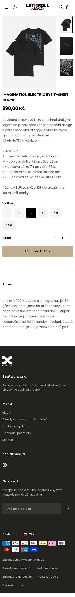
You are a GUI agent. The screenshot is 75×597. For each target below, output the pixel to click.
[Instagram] (4, 465)
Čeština (8, 534)
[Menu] (7, 6)
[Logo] (38, 7)
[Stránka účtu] (15, 6)
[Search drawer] (60, 6)
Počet (6, 238)
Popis (7, 284)
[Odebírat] (67, 508)
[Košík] (68, 6)
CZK (31, 534)
